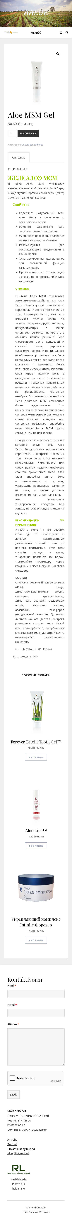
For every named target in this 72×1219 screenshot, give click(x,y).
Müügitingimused (18, 1153)
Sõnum (13, 1024)
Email (12, 1005)
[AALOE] (11, 32)
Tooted (12, 1144)
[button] (58, 54)
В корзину (28, 133)
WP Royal (44, 1212)
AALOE (36, 13)
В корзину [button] (36, 757)
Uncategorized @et (32, 144)
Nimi (11, 985)
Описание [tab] (18, 157)
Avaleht (12, 1139)
